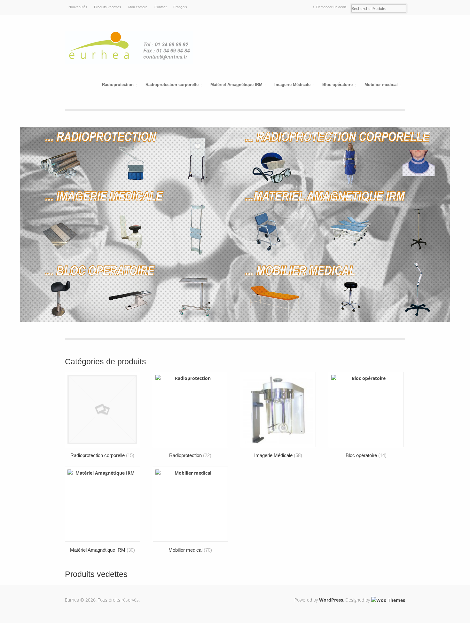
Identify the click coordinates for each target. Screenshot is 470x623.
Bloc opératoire (337, 85)
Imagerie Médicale (292, 85)
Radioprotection (118, 85)
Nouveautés (77, 7)
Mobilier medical (381, 85)
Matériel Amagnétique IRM (236, 85)
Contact (160, 7)
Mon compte (137, 7)
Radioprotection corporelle (172, 85)
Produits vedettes (107, 7)
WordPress (331, 600)
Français (180, 7)
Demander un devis (331, 7)
